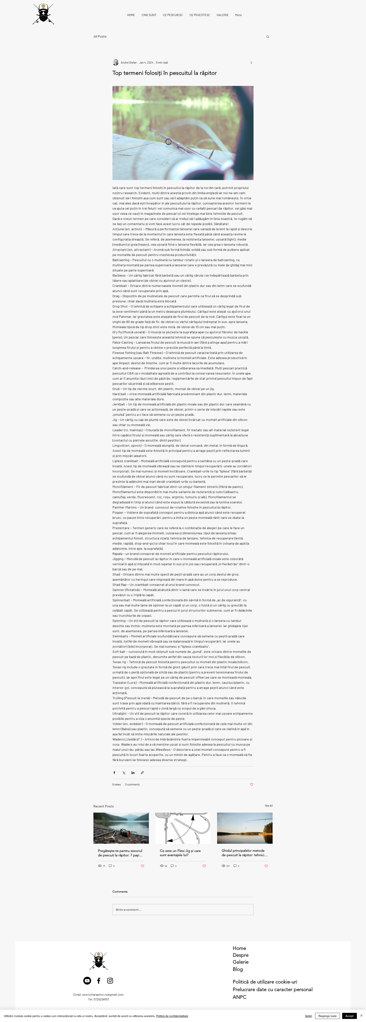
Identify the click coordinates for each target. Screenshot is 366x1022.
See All (269, 805)
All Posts (100, 36)
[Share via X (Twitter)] (123, 772)
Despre (241, 955)
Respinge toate (327, 1016)
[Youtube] (87, 981)
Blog (238, 969)
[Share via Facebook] (114, 772)
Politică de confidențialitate (172, 1016)
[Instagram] (110, 981)
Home (239, 948)
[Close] (361, 1016)
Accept (349, 1016)
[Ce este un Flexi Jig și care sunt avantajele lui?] (183, 828)
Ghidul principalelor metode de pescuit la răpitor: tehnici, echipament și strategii (243, 852)
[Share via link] (142, 772)
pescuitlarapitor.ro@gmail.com (103, 994)
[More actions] (251, 62)
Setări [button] (308, 1016)
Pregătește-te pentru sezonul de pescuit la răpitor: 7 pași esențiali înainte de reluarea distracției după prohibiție (120, 853)
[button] (268, 36)
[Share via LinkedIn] (133, 772)
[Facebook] (99, 981)
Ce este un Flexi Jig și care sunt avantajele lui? (180, 853)
